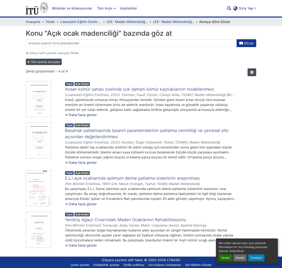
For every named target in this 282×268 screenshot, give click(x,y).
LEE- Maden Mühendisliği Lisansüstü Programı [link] (127, 22)
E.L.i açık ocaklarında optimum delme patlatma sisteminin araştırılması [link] (132, 178)
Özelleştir (256, 257)
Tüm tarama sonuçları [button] (45, 62)
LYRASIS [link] (173, 260)
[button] (37, 8)
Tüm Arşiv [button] (105, 8)
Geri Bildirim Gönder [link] (198, 265)
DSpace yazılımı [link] (114, 260)
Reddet (240, 257)
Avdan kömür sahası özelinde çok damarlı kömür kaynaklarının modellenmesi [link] (139, 89)
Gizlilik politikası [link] (133, 265)
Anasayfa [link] (33, 22)
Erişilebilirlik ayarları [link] (106, 265)
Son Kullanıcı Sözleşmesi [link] (164, 265)
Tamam (225, 257)
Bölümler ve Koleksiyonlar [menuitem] (72, 8)
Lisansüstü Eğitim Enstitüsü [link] (80, 22)
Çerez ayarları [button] (80, 265)
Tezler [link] (50, 22)
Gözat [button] (248, 43)
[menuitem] (106, 8)
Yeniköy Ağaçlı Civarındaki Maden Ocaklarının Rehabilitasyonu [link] (125, 219)
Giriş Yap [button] (246, 8)
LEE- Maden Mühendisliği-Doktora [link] (173, 22)
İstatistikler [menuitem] (128, 8)
